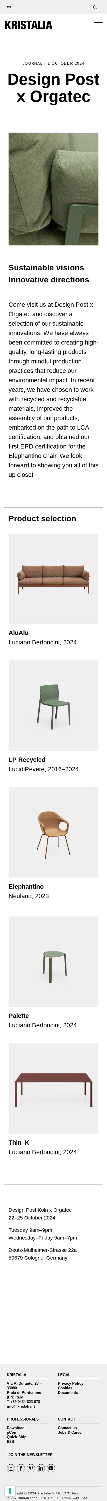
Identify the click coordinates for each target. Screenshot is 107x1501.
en (9, 7)
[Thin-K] (53, 1088)
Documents (68, 1392)
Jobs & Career (70, 1432)
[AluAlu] (53, 578)
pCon (11, 1432)
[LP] (53, 705)
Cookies (65, 1388)
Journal (33, 63)
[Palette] (53, 961)
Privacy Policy (70, 1383)
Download (16, 1428)
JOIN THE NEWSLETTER (31, 1455)
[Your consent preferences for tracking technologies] (10, 1491)
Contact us (67, 1428)
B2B (10, 1441)
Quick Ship (17, 1437)
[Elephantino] (53, 832)
